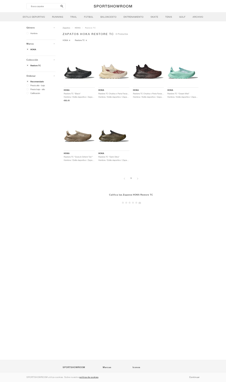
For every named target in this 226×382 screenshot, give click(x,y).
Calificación (35, 93)
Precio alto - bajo (37, 85)
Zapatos (66, 28)
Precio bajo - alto (37, 89)
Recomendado (37, 81)
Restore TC (35, 65)
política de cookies (89, 377)
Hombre (33, 33)
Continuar (194, 377)
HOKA (33, 49)
